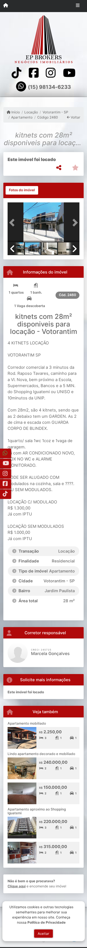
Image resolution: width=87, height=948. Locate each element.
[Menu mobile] (5, 6)
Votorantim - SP (55, 112)
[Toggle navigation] (78, 6)
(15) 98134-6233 (49, 87)
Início (15, 112)
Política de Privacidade (46, 922)
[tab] (22, 190)
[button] (13, 222)
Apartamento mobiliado (27, 723)
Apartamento (22, 117)
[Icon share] (16, 72)
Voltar (75, 117)
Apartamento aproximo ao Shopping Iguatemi (37, 811)
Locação (31, 112)
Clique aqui (17, 886)
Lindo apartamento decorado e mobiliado (41, 754)
